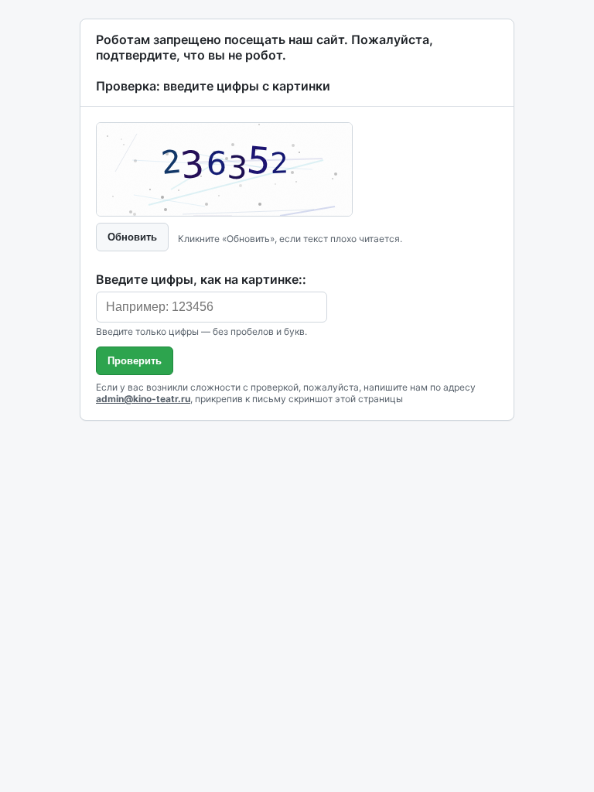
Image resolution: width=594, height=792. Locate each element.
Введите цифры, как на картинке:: (201, 279)
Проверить (135, 361)
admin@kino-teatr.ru (143, 399)
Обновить (132, 237)
